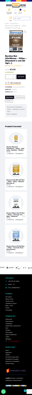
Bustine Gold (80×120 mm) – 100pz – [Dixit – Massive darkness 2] (15, 181)
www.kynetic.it (17, 380)
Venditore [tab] (9, 100)
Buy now (21, 76)
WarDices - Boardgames (14, 65)
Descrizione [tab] (9, 97)
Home (7, 23)
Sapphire (14, 89)
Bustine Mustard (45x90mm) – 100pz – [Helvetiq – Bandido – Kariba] (15, 148)
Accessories (14, 23)
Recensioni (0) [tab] (20, 97)
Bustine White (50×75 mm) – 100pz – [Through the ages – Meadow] (15, 214)
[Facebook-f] (25, 390)
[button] (25, 31)
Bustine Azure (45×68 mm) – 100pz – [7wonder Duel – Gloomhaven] (15, 248)
